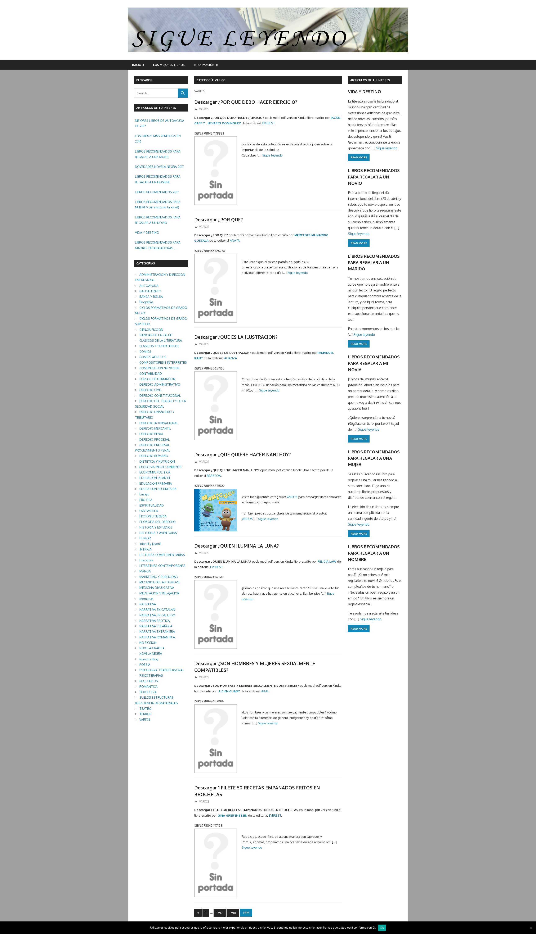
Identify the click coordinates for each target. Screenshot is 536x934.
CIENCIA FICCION (151, 330)
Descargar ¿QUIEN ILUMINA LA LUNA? (236, 546)
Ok (382, 927)
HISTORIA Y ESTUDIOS (156, 527)
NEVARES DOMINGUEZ (224, 123)
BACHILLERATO (150, 291)
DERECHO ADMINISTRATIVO (159, 384)
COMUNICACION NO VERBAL (159, 368)
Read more (359, 157)
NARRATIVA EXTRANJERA (157, 632)
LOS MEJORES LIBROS (169, 65)
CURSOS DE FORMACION (157, 379)
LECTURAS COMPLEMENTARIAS (162, 555)
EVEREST (268, 123)
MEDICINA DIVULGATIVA (156, 588)
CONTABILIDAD (150, 374)
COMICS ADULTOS (152, 357)
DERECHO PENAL (151, 434)
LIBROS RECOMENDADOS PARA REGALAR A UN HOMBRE (157, 179)
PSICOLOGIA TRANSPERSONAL (161, 670)
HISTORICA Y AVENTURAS (158, 533)
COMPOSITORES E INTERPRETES (163, 362)
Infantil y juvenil (150, 544)
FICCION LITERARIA (153, 516)
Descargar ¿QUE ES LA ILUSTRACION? (236, 337)
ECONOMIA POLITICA (154, 472)
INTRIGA (145, 549)
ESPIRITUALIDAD (151, 505)
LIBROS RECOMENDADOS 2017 (157, 192)
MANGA (145, 571)
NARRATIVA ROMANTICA (157, 637)
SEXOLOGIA (148, 692)
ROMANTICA (148, 687)
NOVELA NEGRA (150, 654)
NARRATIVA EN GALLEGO (157, 615)
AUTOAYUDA (148, 286)
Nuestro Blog (148, 659)
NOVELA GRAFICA (152, 648)
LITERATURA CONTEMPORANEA (162, 566)
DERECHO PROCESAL (154, 439)
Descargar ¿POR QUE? (218, 219)
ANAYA (235, 240)
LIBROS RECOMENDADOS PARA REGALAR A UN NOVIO (157, 220)
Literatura (146, 560)
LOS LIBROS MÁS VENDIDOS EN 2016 (158, 138)
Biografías (146, 302)
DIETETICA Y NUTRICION (157, 461)
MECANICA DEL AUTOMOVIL (159, 582)
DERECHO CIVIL (150, 390)
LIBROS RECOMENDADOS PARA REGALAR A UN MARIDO (374, 262)
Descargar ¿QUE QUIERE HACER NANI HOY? (242, 454)
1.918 (232, 912)
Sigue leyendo (272, 155)
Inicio (136, 65)
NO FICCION (147, 643)
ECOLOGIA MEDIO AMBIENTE (160, 467)
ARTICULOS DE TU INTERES (370, 80)
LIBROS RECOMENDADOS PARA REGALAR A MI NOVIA (374, 363)
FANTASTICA (148, 511)
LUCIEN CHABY (229, 691)
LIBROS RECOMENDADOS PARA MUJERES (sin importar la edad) (157, 204)
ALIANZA (230, 358)
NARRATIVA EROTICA (154, 621)
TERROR (145, 714)
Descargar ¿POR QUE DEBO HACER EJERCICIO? (245, 102)
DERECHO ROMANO (153, 456)
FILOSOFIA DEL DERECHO (157, 522)
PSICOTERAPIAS (151, 675)
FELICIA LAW (327, 561)
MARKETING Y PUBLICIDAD (158, 577)
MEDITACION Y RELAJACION (159, 593)
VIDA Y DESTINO (147, 233)
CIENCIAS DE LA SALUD (156, 335)
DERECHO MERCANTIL (155, 428)
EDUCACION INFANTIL (155, 478)
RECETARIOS (148, 681)
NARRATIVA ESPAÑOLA (155, 626)
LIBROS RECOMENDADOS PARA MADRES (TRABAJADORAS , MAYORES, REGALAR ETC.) (157, 245)
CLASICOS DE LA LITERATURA (160, 341)
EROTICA (145, 500)
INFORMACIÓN (204, 65)
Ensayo (144, 494)
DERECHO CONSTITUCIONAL (160, 396)
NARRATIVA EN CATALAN (157, 610)
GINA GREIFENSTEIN (232, 815)
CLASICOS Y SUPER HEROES (159, 346)
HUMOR (145, 538)
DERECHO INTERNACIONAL (158, 423)
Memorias (146, 599)
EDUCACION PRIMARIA (155, 483)
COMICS (145, 352)
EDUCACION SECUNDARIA (158, 489)
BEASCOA (214, 476)
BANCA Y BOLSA (151, 297)
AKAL (265, 691)
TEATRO (145, 709)
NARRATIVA (147, 604)
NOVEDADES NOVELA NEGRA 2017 (159, 167)
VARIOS (204, 109)
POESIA (144, 665)
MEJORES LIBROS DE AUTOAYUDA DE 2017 (159, 123)
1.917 (219, 912)
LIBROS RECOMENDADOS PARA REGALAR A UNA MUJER (157, 154)
